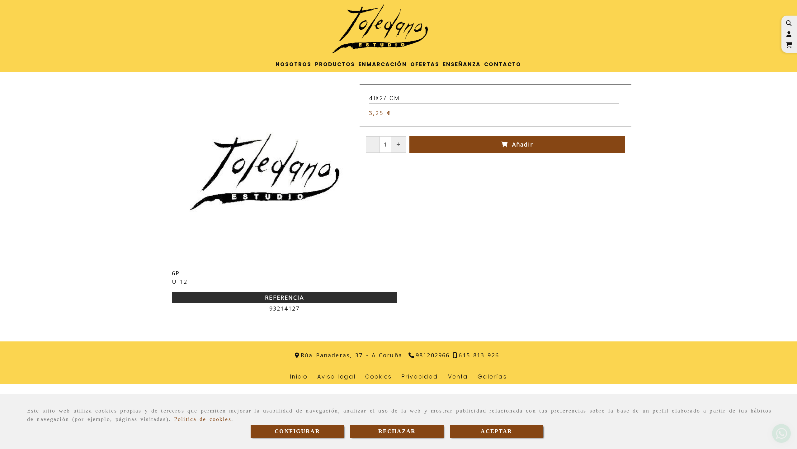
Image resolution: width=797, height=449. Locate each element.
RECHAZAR (397, 431)
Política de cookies (202, 419)
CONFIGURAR (297, 431)
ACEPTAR (496, 431)
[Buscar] (789, 23)
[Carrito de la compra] (789, 45)
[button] (789, 34)
